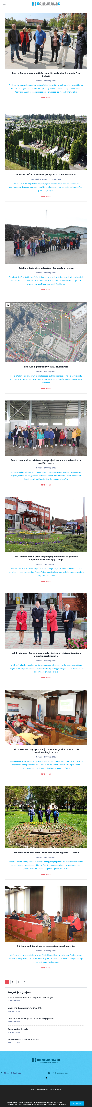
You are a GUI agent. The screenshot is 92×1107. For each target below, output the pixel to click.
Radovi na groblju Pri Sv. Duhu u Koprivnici (46, 366)
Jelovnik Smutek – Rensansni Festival (23, 1039)
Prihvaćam (77, 1103)
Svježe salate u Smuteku (18, 1029)
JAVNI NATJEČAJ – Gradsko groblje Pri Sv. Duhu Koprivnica (46, 174)
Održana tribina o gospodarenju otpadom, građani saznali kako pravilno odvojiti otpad (46, 751)
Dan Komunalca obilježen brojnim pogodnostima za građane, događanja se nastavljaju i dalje (46, 558)
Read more (46, 98)
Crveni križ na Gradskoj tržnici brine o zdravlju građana (31, 1018)
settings (63, 1104)
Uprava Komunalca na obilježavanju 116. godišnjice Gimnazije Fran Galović (46, 74)
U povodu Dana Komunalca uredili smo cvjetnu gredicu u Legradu (46, 852)
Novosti (39, 81)
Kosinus (58, 1089)
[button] (45, 1078)
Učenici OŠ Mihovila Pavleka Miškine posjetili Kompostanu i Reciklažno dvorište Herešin (46, 462)
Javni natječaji (36, 179)
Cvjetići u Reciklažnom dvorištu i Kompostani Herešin (46, 268)
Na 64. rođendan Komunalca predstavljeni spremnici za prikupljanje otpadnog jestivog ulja (46, 654)
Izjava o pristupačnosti (39, 1089)
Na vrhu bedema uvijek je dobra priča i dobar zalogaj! (30, 997)
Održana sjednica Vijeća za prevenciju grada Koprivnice (46, 946)
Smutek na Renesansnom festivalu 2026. (25, 1008)
